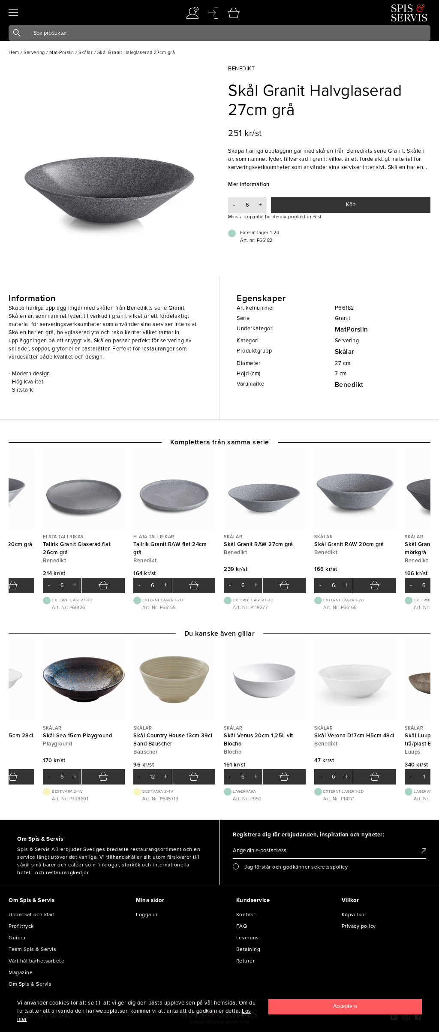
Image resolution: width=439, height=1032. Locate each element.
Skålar (344, 352)
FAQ (241, 926)
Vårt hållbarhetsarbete (36, 961)
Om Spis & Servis (30, 984)
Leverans (247, 938)
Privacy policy (359, 926)
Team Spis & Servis (32, 949)
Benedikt (349, 385)
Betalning (248, 949)
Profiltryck (21, 926)
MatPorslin (351, 329)
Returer (245, 961)
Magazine (21, 972)
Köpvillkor (354, 914)
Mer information (249, 184)
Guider (17, 938)
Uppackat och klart (32, 914)
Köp (350, 204)
